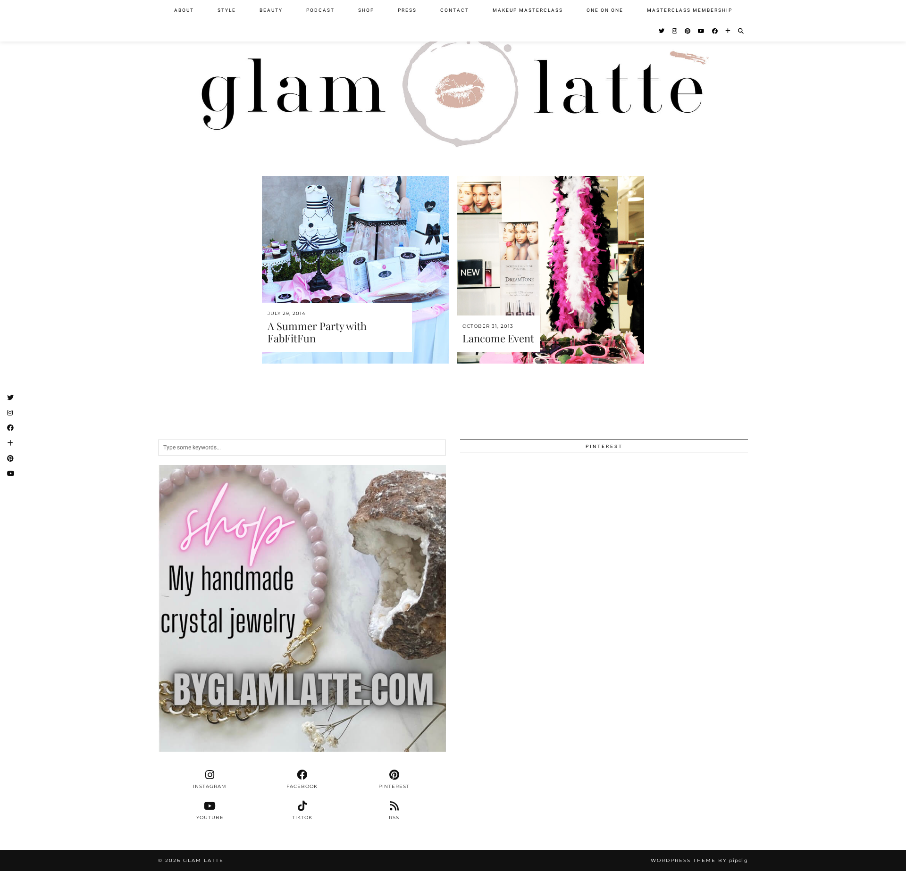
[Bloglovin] (728, 31)
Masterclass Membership (689, 10)
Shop (366, 10)
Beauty (271, 10)
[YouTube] (701, 31)
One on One (605, 10)
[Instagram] (675, 31)
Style (227, 10)
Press (407, 10)
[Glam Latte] (453, 79)
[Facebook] (715, 31)
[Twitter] (662, 31)
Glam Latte (203, 860)
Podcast (320, 10)
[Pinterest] (688, 31)
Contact (454, 10)
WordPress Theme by (699, 860)
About (184, 10)
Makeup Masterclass (528, 10)
